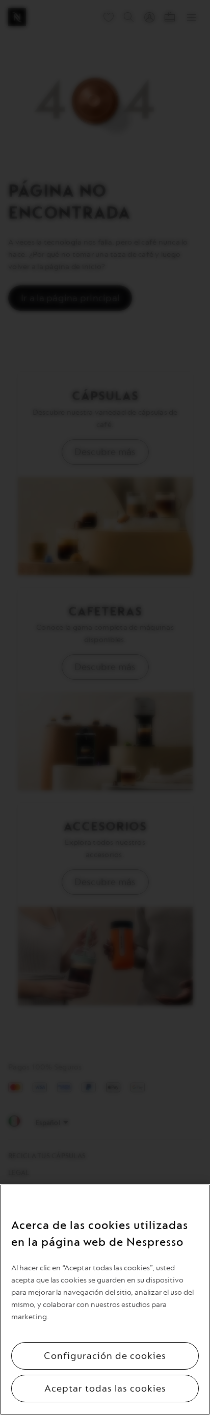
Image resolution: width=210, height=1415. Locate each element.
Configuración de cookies (105, 1356)
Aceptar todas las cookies (105, 1388)
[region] (105, 1299)
